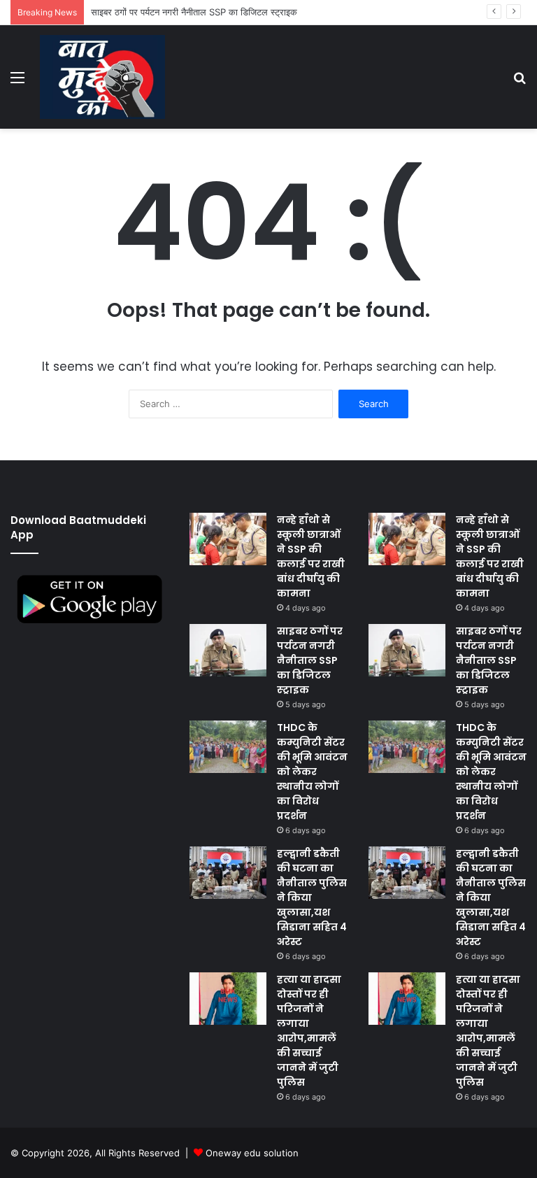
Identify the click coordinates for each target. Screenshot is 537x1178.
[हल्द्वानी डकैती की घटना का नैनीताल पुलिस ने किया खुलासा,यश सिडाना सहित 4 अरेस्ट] (227, 872)
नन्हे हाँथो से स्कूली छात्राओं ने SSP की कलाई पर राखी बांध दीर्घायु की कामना (311, 556)
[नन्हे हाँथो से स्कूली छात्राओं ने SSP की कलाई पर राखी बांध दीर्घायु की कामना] (227, 539)
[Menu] (17, 82)
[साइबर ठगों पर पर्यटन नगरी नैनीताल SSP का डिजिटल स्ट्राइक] (227, 650)
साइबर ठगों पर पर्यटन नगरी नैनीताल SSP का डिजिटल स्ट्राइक (310, 660)
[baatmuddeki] (102, 77)
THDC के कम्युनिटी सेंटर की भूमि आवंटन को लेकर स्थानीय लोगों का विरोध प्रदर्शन (312, 772)
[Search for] (520, 82)
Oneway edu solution (252, 1152)
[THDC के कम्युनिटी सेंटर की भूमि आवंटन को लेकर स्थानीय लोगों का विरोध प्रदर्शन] (227, 747)
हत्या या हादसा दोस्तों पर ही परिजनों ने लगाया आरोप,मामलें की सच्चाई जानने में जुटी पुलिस (309, 1030)
